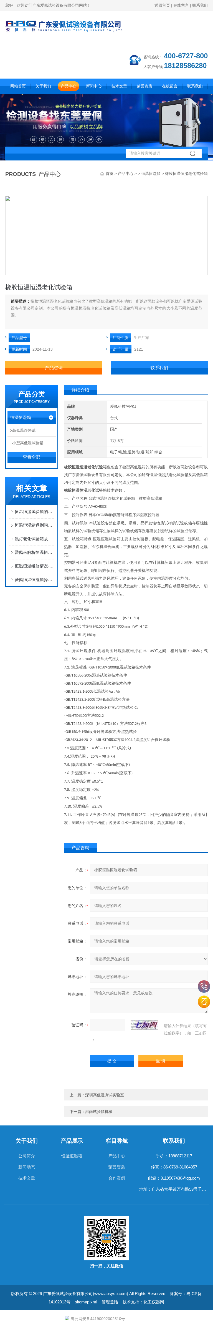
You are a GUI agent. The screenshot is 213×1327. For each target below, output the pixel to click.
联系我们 (200, 5)
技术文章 (119, 86)
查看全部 (31, 457)
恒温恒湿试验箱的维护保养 (34, 511)
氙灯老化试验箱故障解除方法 (34, 538)
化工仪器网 (153, 1302)
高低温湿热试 (24, 430)
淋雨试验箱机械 (98, 1111)
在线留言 (181, 5)
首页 (109, 173)
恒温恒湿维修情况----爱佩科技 (34, 566)
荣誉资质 (144, 86)
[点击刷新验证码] (144, 1025)
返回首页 (162, 5)
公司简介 (26, 1155)
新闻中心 (94, 86)
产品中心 (68, 86)
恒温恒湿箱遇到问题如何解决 (34, 525)
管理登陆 (110, 1302)
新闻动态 (26, 1167)
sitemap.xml (86, 1302)
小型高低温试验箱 (27, 443)
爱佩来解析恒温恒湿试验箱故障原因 (34, 552)
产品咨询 (54, 367)
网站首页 (18, 86)
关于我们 (43, 86)
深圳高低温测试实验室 (104, 1095)
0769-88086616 (204, 986)
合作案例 (116, 1178)
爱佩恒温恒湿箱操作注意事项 (34, 579)
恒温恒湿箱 (151, 173)
